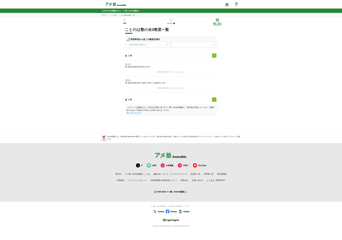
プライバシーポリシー (137, 180)
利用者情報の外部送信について (164, 180)
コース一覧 (171, 23)
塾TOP (104, 15)
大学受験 (169, 165)
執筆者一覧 (195, 174)
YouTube (202, 165)
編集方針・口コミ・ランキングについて (170, 174)
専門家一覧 (208, 174)
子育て (186, 165)
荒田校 (128, 80)
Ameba (161, 211)
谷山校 (128, 64)
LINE (154, 165)
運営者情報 (221, 174)
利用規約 (121, 180)
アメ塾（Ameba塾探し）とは (137, 174)
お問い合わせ (197, 180)
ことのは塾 (113, 15)
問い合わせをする (134, 112)
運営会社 (184, 180)
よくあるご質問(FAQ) (216, 180)
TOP (124, 23)
